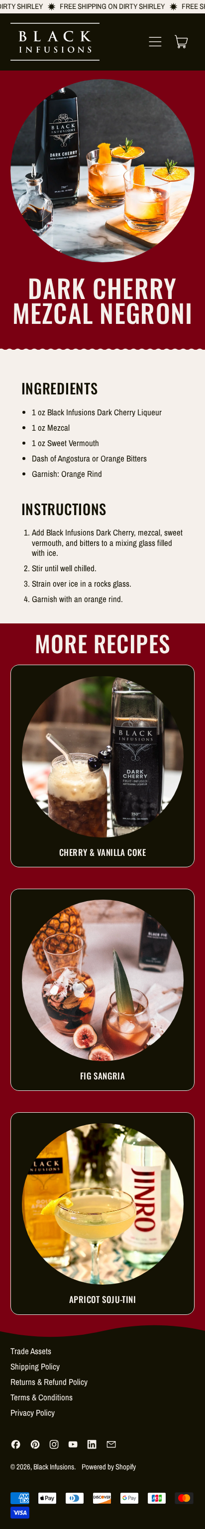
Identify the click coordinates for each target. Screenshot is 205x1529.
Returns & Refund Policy (49, 1381)
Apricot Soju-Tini (102, 1299)
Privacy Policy (32, 1412)
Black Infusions (53, 1466)
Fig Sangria (102, 1076)
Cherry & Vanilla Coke (102, 852)
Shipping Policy (35, 1366)
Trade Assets (30, 1351)
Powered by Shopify (109, 1466)
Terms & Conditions (41, 1397)
